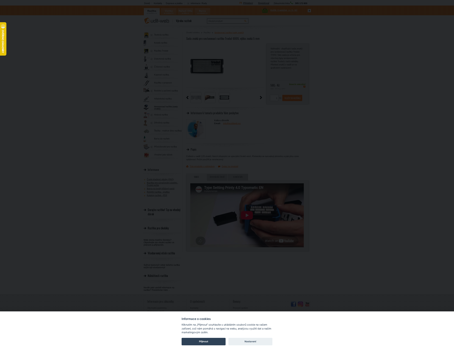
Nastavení (250, 341)
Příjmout (203, 341)
